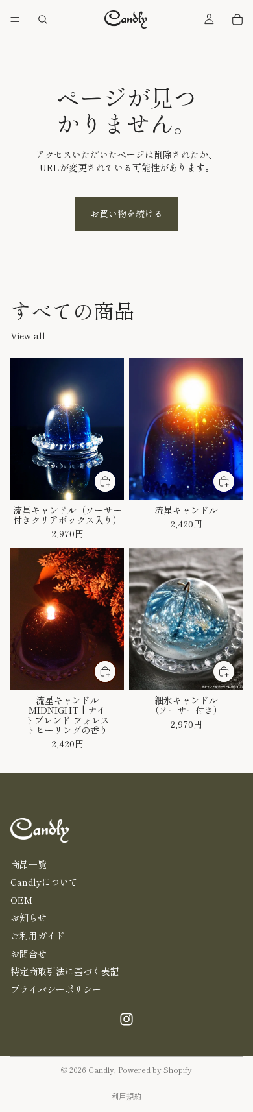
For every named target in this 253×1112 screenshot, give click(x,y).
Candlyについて (44, 881)
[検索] (43, 19)
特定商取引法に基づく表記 (64, 971)
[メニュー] (15, 19)
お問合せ (28, 953)
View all (27, 336)
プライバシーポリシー (55, 988)
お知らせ (28, 917)
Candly (101, 1069)
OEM (21, 899)
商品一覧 (28, 863)
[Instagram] (126, 1019)
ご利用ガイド (37, 935)
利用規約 (126, 1096)
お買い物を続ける (126, 213)
